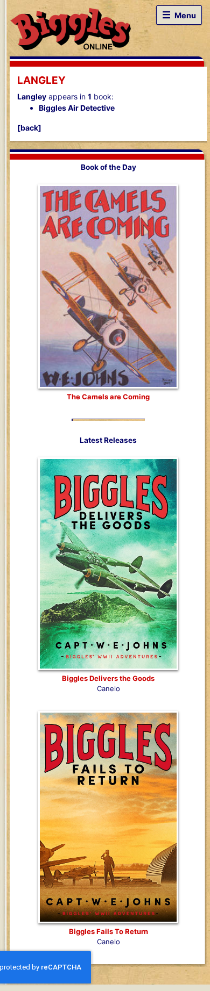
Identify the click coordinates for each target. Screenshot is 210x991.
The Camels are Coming (108, 396)
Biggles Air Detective (77, 107)
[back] (29, 127)
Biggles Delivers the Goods (108, 678)
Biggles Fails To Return (108, 931)
